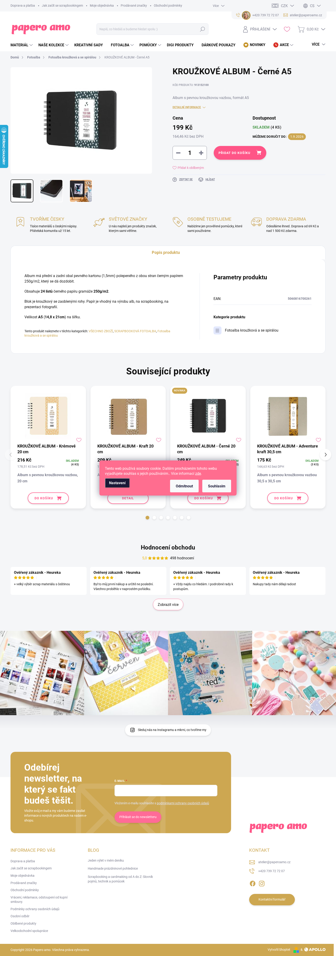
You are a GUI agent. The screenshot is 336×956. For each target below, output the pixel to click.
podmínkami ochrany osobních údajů (183, 803)
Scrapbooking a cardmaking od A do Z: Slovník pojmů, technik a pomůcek (120, 879)
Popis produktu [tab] (166, 252)
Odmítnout (184, 486)
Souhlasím (216, 486)
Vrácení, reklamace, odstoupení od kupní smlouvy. (39, 900)
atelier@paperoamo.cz (274, 862)
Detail (128, 498)
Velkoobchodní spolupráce (29, 931)
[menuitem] (22, 45)
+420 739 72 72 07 (271, 871)
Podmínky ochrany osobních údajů (35, 909)
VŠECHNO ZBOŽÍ (101, 331)
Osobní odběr (20, 916)
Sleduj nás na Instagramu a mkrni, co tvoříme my (172, 730)
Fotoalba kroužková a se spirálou (251, 330)
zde (198, 473)
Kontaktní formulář (272, 899)
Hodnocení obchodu (168, 547)
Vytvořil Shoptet (279, 949)
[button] (147, 517)
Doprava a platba (23, 5)
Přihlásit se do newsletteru (138, 817)
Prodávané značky (134, 5)
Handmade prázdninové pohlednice (113, 868)
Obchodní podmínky (168, 5)
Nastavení (117, 483)
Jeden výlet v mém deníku (106, 860)
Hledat (202, 29)
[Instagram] (261, 882)
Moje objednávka (102, 5)
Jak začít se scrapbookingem (62, 5)
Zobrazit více (168, 604)
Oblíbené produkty (23, 923)
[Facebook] (252, 882)
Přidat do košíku (234, 153)
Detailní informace (187, 107)
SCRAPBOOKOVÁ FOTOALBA (135, 331)
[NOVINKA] (208, 416)
